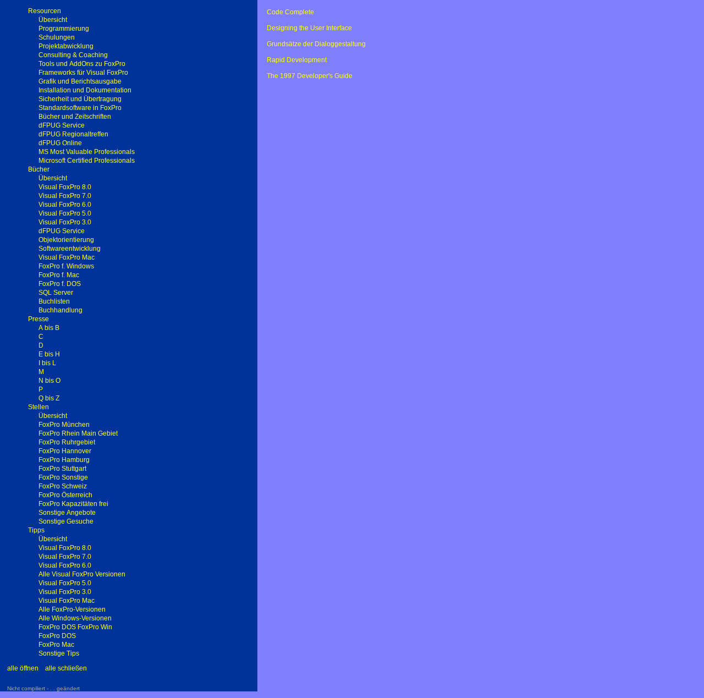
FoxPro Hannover (64, 451)
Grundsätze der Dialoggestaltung (316, 44)
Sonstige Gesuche (66, 521)
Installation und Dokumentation (84, 90)
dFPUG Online (60, 143)
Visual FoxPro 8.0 (64, 187)
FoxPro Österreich (65, 495)
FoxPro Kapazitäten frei (73, 504)
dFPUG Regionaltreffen (73, 134)
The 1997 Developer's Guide (310, 76)
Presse (38, 319)
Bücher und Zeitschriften (74, 116)
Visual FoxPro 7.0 (64, 196)
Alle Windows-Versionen (75, 618)
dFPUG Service (61, 125)
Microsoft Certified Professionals (86, 160)
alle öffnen (22, 668)
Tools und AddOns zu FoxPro (81, 64)
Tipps (36, 530)
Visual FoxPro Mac (66, 257)
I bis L (47, 363)
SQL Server (55, 292)
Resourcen (44, 11)
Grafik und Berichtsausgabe (80, 81)
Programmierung (63, 28)
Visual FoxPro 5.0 (64, 213)
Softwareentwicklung (69, 248)
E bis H (49, 354)
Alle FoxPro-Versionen (72, 609)
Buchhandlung (60, 310)
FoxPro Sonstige (63, 477)
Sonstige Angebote (67, 512)
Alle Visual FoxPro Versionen (81, 574)
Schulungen (56, 37)
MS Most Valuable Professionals (86, 152)
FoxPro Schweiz (62, 486)
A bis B (48, 328)
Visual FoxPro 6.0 (64, 204)
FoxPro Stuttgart (62, 468)
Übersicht (52, 20)
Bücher (39, 169)
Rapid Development (297, 60)
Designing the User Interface (309, 28)
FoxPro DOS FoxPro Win (75, 627)
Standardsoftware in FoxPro (80, 108)
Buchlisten (54, 301)
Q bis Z (48, 398)
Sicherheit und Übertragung (80, 99)
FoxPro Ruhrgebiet (66, 442)
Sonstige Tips (58, 653)
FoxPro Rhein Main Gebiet (78, 433)
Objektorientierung (66, 240)
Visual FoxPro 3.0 (64, 222)
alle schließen (66, 668)
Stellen (38, 407)
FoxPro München (64, 424)
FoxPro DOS (57, 636)
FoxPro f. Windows (66, 266)
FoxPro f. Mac (58, 275)
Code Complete (290, 12)
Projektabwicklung (66, 46)
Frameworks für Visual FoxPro (83, 72)
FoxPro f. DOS (59, 284)
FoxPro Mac (56, 644)
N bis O (49, 380)
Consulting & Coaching (73, 55)
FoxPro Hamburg (64, 460)
